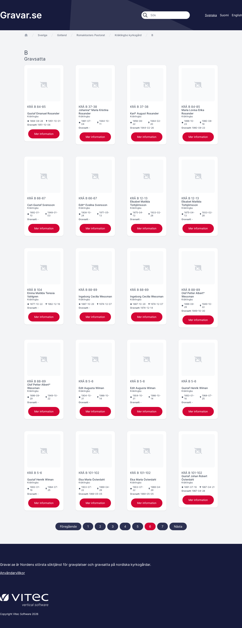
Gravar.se (21, 15)
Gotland (62, 35)
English (237, 15)
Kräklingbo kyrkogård (128, 35)
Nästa (178, 526)
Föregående (68, 526)
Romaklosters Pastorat (91, 35)
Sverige (42, 35)
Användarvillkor (12, 573)
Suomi (224, 15)
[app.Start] (26, 35)
